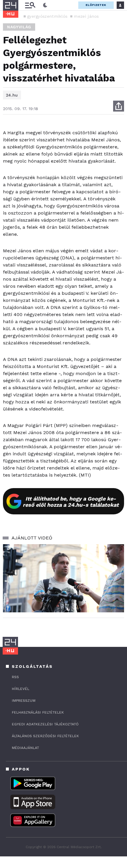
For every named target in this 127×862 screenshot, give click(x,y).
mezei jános (86, 16)
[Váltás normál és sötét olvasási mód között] (45, 5)
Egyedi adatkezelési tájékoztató (45, 724)
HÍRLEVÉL (20, 689)
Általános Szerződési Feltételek (45, 736)
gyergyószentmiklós (47, 16)
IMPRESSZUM (23, 701)
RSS (15, 677)
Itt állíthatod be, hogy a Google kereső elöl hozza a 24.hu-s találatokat (71, 501)
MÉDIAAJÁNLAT (25, 748)
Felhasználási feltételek (38, 712)
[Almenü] (30, 5)
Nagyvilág (19, 27)
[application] (63, 578)
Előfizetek (96, 4)
